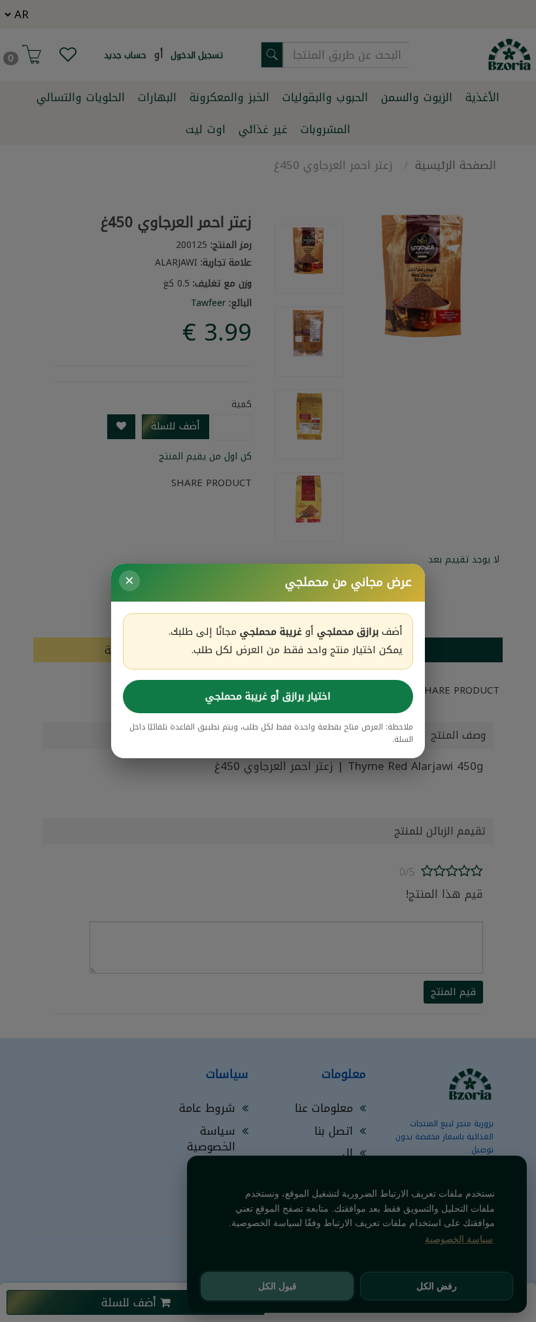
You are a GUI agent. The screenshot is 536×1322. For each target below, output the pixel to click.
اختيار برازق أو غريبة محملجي (268, 696)
